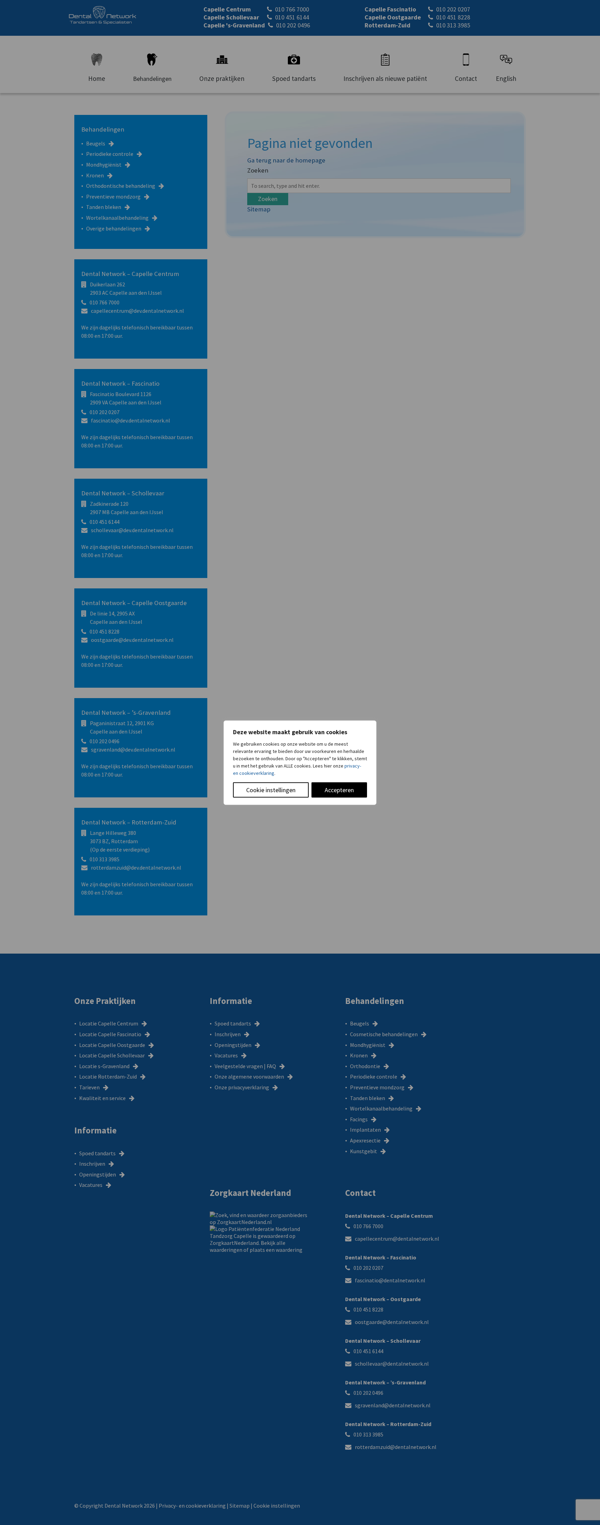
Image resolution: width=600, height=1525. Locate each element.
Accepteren (339, 790)
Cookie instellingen (270, 790)
